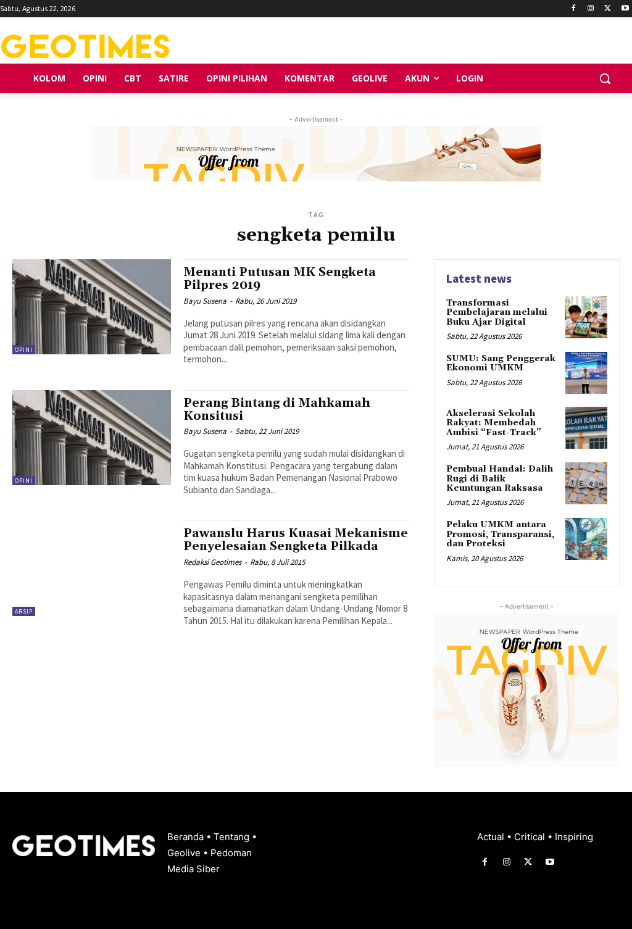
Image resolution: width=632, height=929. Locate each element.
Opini (24, 350)
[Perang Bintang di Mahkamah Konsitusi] (91, 437)
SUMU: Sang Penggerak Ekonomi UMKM (500, 363)
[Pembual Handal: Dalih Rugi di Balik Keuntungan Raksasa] (586, 483)
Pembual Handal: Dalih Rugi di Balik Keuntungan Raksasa (499, 479)
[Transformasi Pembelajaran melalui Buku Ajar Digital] (586, 317)
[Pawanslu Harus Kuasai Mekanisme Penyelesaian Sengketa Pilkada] (91, 567)
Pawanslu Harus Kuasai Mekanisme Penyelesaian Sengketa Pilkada (295, 540)
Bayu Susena (205, 301)
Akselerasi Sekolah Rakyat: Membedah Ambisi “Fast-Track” (493, 423)
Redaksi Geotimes (212, 562)
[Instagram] (591, 9)
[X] (608, 9)
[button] (605, 78)
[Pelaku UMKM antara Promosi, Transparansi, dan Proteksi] (586, 539)
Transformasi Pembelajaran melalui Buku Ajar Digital (496, 313)
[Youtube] (625, 9)
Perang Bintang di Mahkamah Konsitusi (276, 409)
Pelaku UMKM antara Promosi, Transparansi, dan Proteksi (500, 534)
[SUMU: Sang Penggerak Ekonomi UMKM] (586, 373)
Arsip (24, 611)
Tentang (233, 837)
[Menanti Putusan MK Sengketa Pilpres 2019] (91, 306)
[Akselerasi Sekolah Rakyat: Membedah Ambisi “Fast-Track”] (586, 428)
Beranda (186, 837)
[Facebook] (574, 9)
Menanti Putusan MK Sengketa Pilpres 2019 (279, 279)
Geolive (185, 853)
